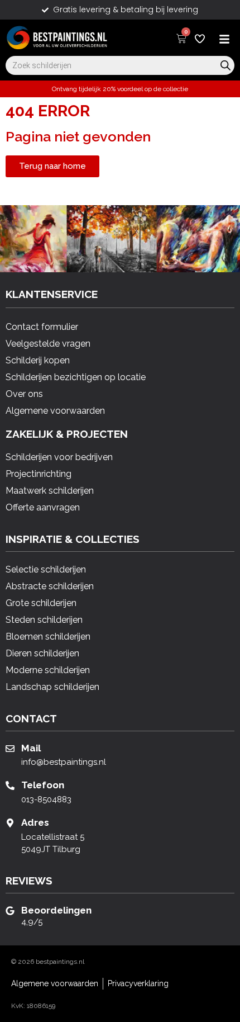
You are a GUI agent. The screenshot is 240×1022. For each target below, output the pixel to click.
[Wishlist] (200, 39)
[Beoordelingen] (10, 910)
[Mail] (10, 748)
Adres (35, 822)
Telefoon (42, 785)
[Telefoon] (10, 785)
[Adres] (10, 822)
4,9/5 (31, 922)
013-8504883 (46, 799)
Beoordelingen (56, 910)
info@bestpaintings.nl (63, 762)
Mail (31, 748)
